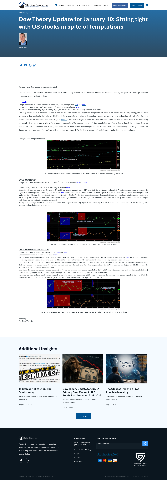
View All (84, 416)
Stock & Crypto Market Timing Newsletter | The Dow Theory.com (82, 444)
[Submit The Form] (145, 443)
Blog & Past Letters (83, 5)
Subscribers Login (119, 5)
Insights (77, 454)
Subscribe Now (137, 5)
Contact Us (78, 462)
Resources (97, 5)
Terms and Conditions (112, 476)
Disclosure (144, 476)
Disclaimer (135, 476)
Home (56, 5)
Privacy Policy (125, 476)
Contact (106, 5)
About (61, 5)
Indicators (70, 5)
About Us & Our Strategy (82, 450)
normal (64, 120)
